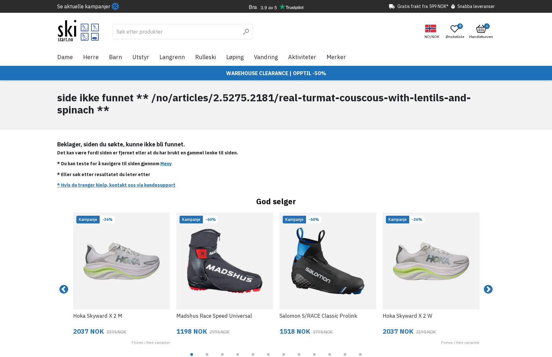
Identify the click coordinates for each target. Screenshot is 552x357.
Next (488, 289)
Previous (64, 289)
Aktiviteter (302, 57)
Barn (115, 57)
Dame (65, 57)
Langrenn (172, 57)
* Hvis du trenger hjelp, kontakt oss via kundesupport (116, 185)
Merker (336, 57)
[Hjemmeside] (78, 30)
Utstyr (140, 57)
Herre (91, 57)
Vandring (266, 57)
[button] (432, 32)
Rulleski (205, 57)
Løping (235, 57)
